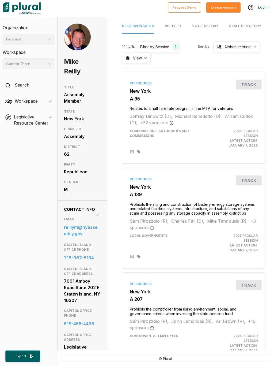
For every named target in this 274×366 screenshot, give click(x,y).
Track (248, 84)
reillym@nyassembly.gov (81, 230)
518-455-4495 (79, 323)
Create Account (223, 7)
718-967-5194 (79, 257)
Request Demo (184, 7)
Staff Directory (245, 26)
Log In (263, 7)
